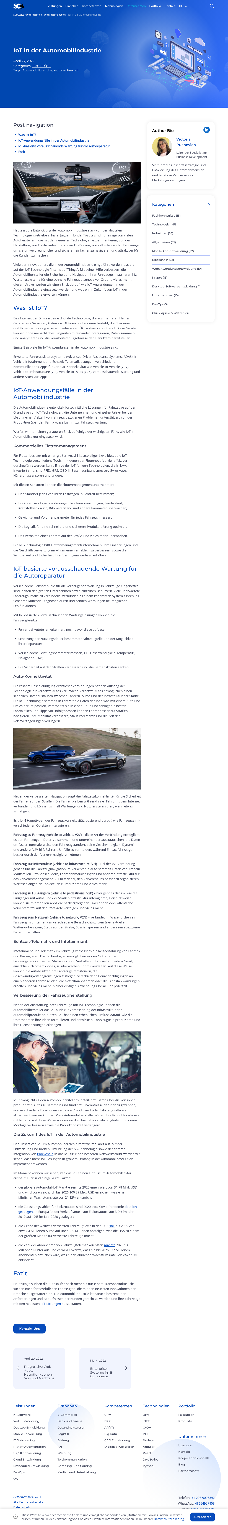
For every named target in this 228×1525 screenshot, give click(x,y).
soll (112, 1226)
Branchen (67, 1406)
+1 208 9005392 (203, 1498)
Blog (181, 1464)
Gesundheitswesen (71, 1427)
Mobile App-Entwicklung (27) (173, 251)
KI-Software (22, 1414)
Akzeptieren (202, 1517)
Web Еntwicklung (26, 1421)
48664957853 (205, 1503)
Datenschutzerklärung (169, 1519)
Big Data (110, 1434)
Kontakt (184, 1451)
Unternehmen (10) (165, 295)
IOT (60, 1446)
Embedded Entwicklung (31, 1466)
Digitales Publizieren (119, 1446)
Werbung (64, 1453)
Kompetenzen (118, 1406)
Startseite (18, 14)
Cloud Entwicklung (27, 1459)
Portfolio (186, 1406)
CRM (107, 1414)
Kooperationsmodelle (193, 1458)
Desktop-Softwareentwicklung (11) (176, 286)
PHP (146, 1434)
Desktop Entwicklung (29, 1427)
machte (109, 1245)
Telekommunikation (72, 1459)
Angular (149, 1446)
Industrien (41, 66)
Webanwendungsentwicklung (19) (177, 268)
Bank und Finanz (70, 1421)
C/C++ (147, 1427)
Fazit (21, 152)
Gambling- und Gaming (75, 1466)
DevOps (19, 1472)
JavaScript (150, 1459)
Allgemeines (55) (164, 242)
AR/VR (109, 1427)
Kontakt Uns (29, 1329)
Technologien (156, 1406)
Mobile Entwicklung (27, 1434)
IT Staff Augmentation (29, 1446)
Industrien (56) (162, 233)
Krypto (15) (159, 277)
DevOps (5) (160, 304)
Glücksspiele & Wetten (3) (170, 313)
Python (148, 1466)
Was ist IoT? (27, 135)
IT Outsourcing (24, 1440)
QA (15, 1478)
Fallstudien (186, 1414)
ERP (107, 1421)
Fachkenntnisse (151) (167, 215)
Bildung (63, 1440)
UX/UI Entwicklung (27, 1453)
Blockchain (45, 1154)
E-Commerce (67, 1414)
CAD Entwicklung (117, 1440)
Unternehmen (34, 14)
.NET (146, 1421)
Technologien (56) (164, 224)
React (147, 1453)
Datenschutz (21, 1507)
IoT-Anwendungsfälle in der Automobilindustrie (53, 140)
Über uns (185, 1445)
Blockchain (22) (163, 260)
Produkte (185, 1421)
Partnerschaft (188, 1471)
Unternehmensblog (55, 14)
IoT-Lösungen (51, 1304)
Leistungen (24, 1406)
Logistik (63, 1434)
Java (146, 1414)
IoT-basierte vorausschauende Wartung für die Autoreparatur (64, 146)
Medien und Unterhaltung (77, 1472)
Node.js (148, 1440)
